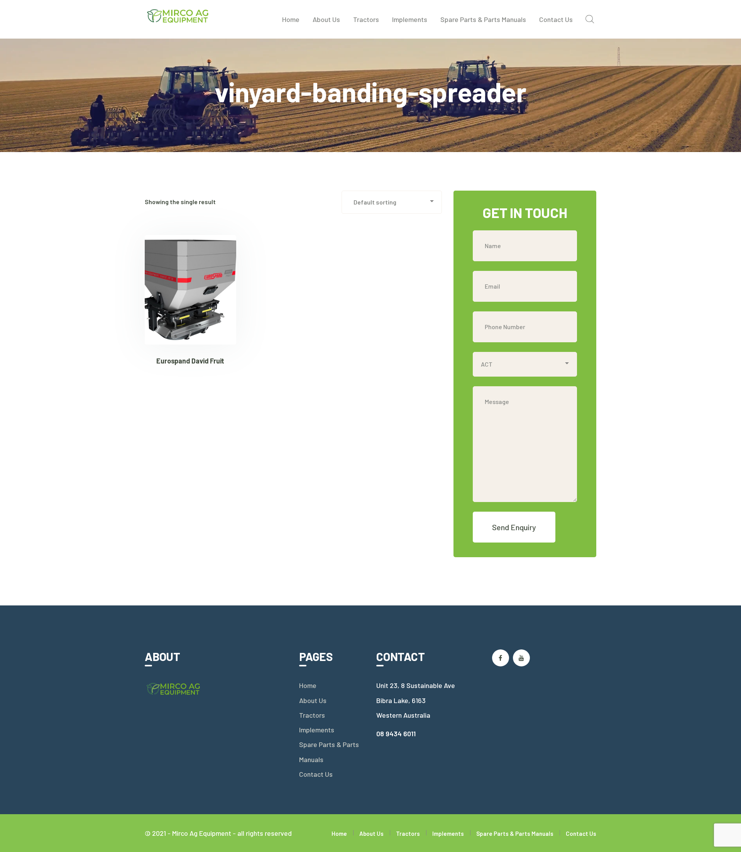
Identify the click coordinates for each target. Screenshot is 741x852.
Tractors (312, 715)
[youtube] (521, 657)
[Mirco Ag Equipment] (178, 15)
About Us (313, 700)
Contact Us (316, 774)
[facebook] (500, 657)
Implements (316, 729)
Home (307, 685)
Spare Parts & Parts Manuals (329, 751)
